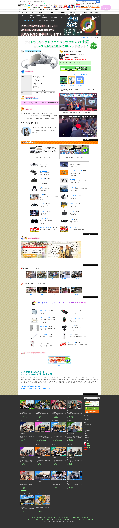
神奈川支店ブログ (56, 417)
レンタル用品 (49, 9)
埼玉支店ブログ (55, 466)
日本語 (88, 443)
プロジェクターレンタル (44, 156)
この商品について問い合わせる (79, 74)
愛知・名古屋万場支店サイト (42, 440)
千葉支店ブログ (23, 466)
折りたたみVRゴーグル (74, 195)
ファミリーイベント (42, 278)
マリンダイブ (41, 194)
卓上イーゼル (42, 341)
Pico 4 (41, 163)
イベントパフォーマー (51, 12)
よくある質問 (33, 4)
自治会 (31, 294)
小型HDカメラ (72, 325)
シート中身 (19, 12)
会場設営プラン (50, 517)
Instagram (88, 430)
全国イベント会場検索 (62, 12)
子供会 (65, 294)
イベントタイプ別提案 (85, 9)
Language (48, 4)
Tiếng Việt (89, 449)
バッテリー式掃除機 (44, 334)
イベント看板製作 (65, 9)
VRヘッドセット (43, 203)
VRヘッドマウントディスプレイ (46, 227)
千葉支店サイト (23, 464)
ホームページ (55, 488)
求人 (39, 7)
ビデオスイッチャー (73, 310)
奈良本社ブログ (23, 417)
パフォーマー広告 (56, 519)
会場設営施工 (41, 9)
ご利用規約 (32, 5)
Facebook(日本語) (89, 432)
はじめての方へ (32, 9)
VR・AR (88, 37)
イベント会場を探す (59, 365)
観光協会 (76, 294)
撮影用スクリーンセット (44, 326)
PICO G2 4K (72, 211)
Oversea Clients (72, 519)
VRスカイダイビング (74, 187)
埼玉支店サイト (55, 464)
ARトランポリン (73, 203)
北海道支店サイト (72, 464)
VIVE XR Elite (72, 163)
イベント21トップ (77, 37)
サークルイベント (65, 278)
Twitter (87, 435)
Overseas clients (71, 12)
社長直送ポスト (49, 7)
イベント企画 (24, 12)
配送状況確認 (33, 7)
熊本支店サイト (23, 488)
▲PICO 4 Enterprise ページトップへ (90, 139)
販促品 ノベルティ (80, 517)
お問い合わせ (96, 9)
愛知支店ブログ (39, 441)
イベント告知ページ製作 (82, 12)
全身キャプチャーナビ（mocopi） (76, 170)
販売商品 (57, 9)
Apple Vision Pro (43, 218)
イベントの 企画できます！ (106, 7)
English (88, 445)
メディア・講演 (41, 4)
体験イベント (53, 278)
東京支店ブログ (39, 417)
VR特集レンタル (74, 156)
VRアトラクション (43, 211)
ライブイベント (76, 278)
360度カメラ (72, 334)
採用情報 (96, 12)
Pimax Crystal (42, 178)
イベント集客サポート (40, 12)
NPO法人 (53, 294)
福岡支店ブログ (39, 466)
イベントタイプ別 (56, 517)
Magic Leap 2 (72, 179)
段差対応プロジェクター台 (45, 317)
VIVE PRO (72, 219)
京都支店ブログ (71, 441)
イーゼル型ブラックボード (75, 318)
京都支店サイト (71, 440)
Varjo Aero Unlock (43, 171)
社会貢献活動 (40, 5)
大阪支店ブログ (23, 440)
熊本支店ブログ (23, 490)
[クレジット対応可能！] (71, 7)
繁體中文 (88, 447)
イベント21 (34, 517)
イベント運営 (31, 12)
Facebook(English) (89, 433)
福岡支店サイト (39, 464)
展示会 (31, 278)
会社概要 (24, 9)
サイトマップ (49, 5)
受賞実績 (90, 12)
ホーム (19, 10)
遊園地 (42, 294)
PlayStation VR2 (43, 187)
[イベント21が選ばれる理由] (65, 7)
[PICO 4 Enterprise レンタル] (39, 69)
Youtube (87, 437)
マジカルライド (73, 227)
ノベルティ (75, 9)
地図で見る (23, 416)
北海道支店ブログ (72, 466)
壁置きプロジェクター (44, 310)
